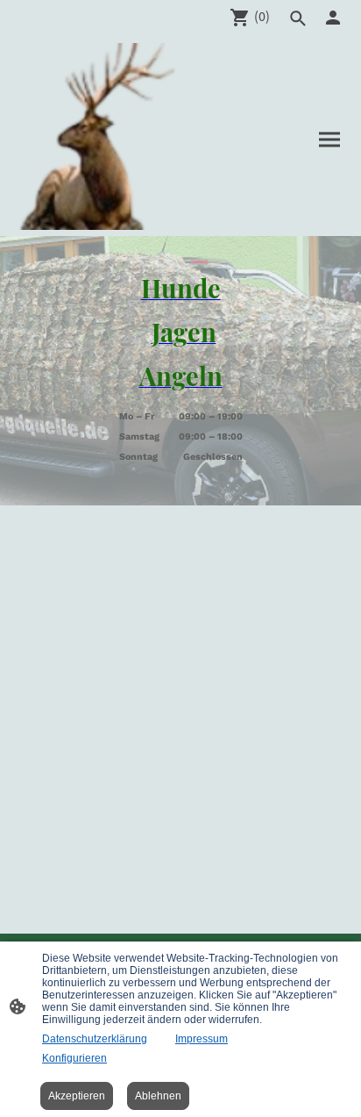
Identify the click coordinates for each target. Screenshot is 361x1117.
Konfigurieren (74, 1058)
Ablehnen (158, 1096)
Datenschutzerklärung (94, 1039)
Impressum (201, 1039)
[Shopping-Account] (332, 17)
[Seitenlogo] (97, 136)
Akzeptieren (76, 1096)
